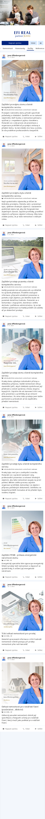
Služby (30, 48)
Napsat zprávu (15, 43)
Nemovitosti (8, 48)
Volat (33, 43)
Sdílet (39, 136)
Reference (40, 48)
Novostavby (20, 48)
